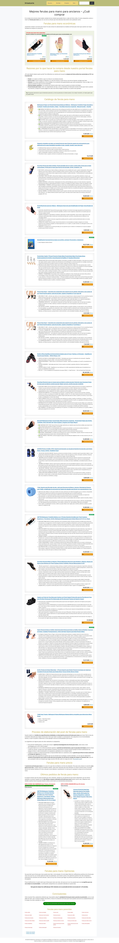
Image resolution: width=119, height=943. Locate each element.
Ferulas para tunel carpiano (44, 915)
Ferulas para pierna (56, 915)
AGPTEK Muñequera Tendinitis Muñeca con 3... (34, 54)
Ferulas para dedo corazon (86, 920)
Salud (74, 3)
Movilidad (58, 3)
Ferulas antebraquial (42, 927)
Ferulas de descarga (28, 927)
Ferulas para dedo (42, 923)
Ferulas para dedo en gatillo (44, 920)
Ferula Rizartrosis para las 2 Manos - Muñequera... (82, 54)
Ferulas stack (55, 912)
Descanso (50, 3)
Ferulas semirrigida (42, 912)
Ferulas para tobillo (28, 915)
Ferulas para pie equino (29, 917)
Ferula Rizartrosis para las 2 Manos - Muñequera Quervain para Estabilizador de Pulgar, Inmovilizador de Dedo (65, 206)
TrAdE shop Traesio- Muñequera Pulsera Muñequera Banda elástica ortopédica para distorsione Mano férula (64, 715)
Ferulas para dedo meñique (30, 920)
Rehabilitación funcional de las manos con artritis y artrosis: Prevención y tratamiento (60, 240)
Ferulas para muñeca (43, 917)
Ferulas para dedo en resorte (58, 920)
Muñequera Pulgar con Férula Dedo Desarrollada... (58, 54)
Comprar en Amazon (37, 61)
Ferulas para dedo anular (72, 920)
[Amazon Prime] (43, 56)
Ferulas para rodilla (71, 915)
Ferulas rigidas (70, 912)
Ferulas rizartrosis (85, 912)
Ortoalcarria (29, 3)
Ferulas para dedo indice (86, 917)
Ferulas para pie (85, 915)
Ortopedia (66, 3)
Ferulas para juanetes (71, 917)
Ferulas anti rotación (57, 927)
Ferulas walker (27, 912)
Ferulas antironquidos (86, 923)
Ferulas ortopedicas (28, 923)
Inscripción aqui (77, 759)
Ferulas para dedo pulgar (57, 917)
